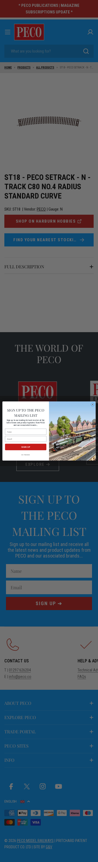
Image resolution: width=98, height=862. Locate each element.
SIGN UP (25, 447)
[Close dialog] (92, 405)
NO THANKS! (26, 455)
